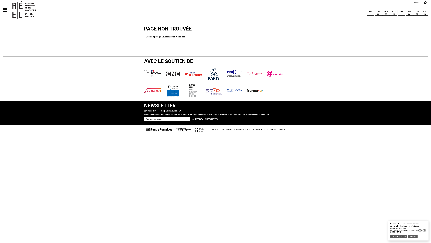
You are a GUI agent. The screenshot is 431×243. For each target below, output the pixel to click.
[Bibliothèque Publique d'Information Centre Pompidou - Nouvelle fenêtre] (183, 130)
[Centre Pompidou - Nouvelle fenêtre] (159, 129)
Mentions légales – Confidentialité (236, 129)
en (417, 3)
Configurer (412, 236)
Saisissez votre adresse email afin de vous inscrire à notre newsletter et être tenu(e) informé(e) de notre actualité (206, 115)
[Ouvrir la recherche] (425, 3)
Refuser (403, 236)
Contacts (214, 129)
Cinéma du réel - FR (154, 111)
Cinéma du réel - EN (173, 111)
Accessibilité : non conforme (264, 129)
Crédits (282, 129)
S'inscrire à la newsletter (205, 119)
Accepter (394, 236)
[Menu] (5, 10)
